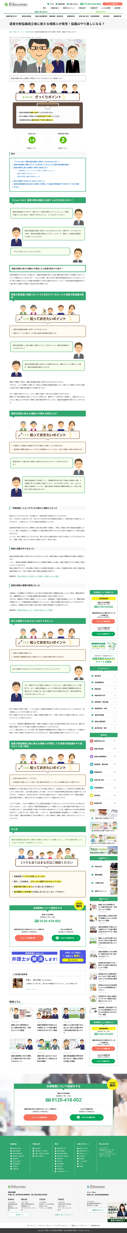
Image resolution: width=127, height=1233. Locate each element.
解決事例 (117, 8)
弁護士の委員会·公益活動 (42, 1153)
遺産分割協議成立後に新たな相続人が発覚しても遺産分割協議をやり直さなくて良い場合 (46, 184)
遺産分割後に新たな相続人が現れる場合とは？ (31, 167)
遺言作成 (59, 1161)
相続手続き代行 (11, 16)
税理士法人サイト (98, 1210)
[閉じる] (125, 1204)
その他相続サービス (62, 1171)
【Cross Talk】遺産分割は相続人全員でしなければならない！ (37, 162)
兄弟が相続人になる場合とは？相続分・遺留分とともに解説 (38, 576)
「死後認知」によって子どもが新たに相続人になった (35, 171)
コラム (52, 4)
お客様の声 (94, 8)
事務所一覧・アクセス (62, 1215)
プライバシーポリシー (45, 1225)
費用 (44, 8)
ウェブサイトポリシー (61, 1225)
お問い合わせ (73, 4)
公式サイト (20, 1215)
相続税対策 (117, 16)
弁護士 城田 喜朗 (36, 37)
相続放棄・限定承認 (56, 16)
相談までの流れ (83, 1148)
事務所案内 (61, 4)
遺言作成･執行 (84, 16)
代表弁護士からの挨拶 (41, 1151)
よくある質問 (106, 8)
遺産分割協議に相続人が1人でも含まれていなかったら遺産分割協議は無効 (41, 165)
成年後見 (106, 16)
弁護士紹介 (82, 8)
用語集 (81, 1166)
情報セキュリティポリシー (80, 1225)
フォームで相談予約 (112, 4)
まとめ (16, 187)
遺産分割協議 (26, 16)
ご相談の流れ (54, 8)
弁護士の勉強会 (39, 1156)
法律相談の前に (95, 1225)
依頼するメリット (69, 8)
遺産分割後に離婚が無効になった (28, 176)
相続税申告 (71, 16)
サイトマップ (31, 1225)
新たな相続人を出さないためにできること (29, 181)
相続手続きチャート (84, 1151)
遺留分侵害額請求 (41, 16)
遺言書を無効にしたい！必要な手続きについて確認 (35, 610)
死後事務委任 (95, 16)
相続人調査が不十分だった (26, 173)
